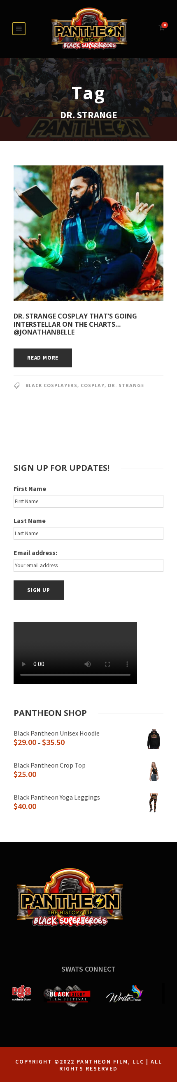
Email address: (35, 552)
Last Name (30, 520)
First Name (30, 488)
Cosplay (93, 385)
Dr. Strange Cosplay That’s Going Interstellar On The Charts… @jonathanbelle (75, 324)
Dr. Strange (126, 385)
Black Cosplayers (51, 385)
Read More (42, 357)
